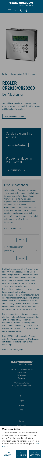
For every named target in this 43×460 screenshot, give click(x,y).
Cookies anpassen (8, 453)
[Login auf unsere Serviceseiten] (21, 10)
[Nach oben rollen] (38, 455)
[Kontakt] (26, 10)
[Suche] (15, 10)
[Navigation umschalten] (9, 10)
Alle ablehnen (21, 453)
